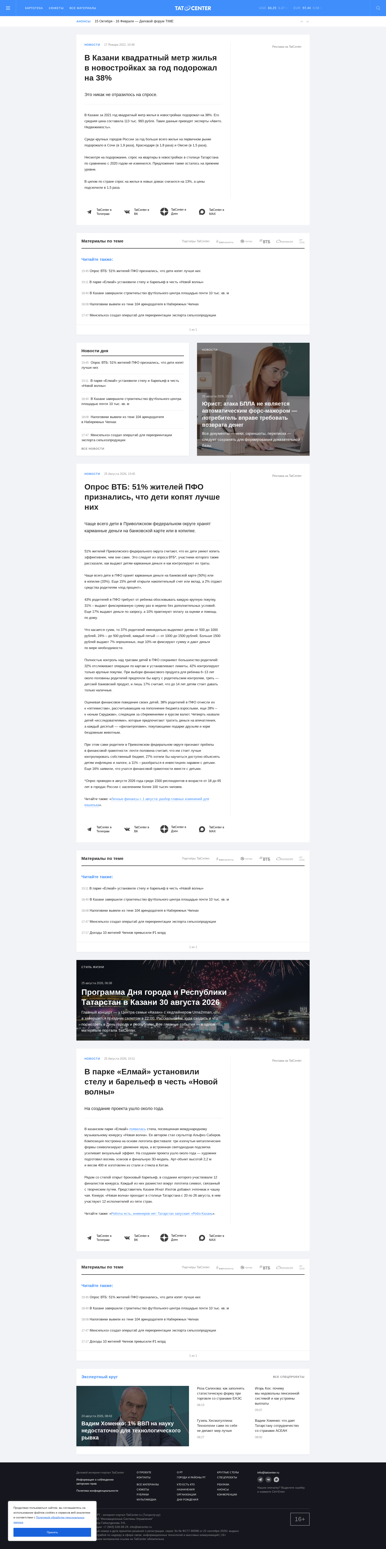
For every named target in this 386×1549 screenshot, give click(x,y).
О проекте (144, 1472)
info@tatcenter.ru (268, 1472)
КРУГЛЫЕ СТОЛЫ (228, 1472)
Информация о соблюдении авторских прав (95, 1481)
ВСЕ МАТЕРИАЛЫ (148, 1484)
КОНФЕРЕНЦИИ (227, 1494)
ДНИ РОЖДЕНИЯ (187, 1499)
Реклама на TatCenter (287, 46)
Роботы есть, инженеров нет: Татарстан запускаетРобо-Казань (162, 1214)
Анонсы (83, 21)
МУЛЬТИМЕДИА (146, 1499)
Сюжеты (56, 8)
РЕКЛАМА (223, 1484)
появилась (137, 1129)
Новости (92, 44)
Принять (52, 1532)
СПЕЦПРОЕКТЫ (227, 1477)
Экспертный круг (99, 1376)
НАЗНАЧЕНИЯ (186, 1489)
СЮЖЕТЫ (143, 1489)
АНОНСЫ (223, 1489)
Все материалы (83, 8)
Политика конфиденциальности (97, 1490)
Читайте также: (97, 259)
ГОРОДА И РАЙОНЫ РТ (191, 1477)
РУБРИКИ (143, 1494)
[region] (52, 1521)
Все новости (92, 448)
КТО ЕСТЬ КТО (186, 1484)
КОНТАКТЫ (144, 1477)
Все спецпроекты (289, 1376)
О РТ (180, 1472)
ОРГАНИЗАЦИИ (186, 1494)
